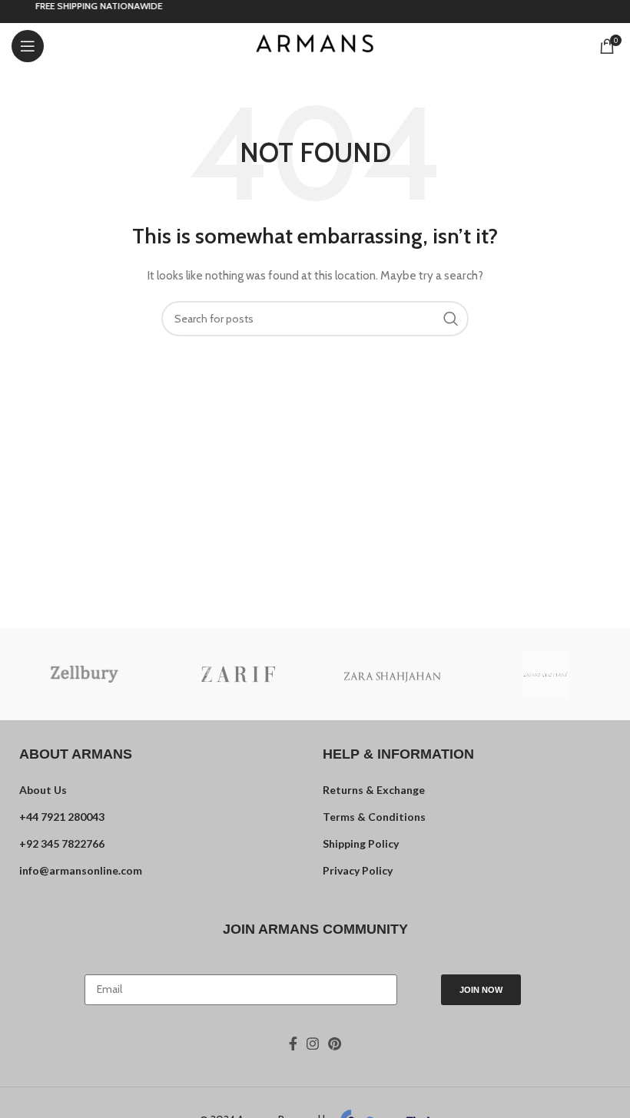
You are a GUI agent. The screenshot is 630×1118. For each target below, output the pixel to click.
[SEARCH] (451, 318)
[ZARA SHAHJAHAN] (392, 674)
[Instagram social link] (312, 1043)
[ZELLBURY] (84, 674)
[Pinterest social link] (334, 1043)
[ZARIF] (238, 674)
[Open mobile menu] (27, 46)
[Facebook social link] (293, 1043)
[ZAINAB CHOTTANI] (545, 674)
